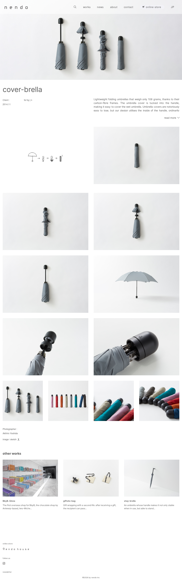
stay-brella (130, 501)
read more (170, 117)
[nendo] (16, 7)
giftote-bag (69, 501)
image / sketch (10, 439)
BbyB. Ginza (9, 501)
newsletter (7, 572)
